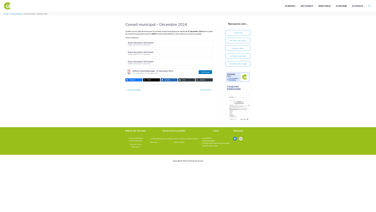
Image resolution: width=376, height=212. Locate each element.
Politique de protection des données (216, 143)
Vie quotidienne (341, 6)
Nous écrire (135, 147)
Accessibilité (207, 138)
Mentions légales (208, 141)
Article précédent (133, 90)
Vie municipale (290, 6)
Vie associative (357, 6)
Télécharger (205, 72)
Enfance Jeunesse (324, 6)
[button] (369, 6)
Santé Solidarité (307, 6)
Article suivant (206, 90)
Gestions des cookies (210, 146)
